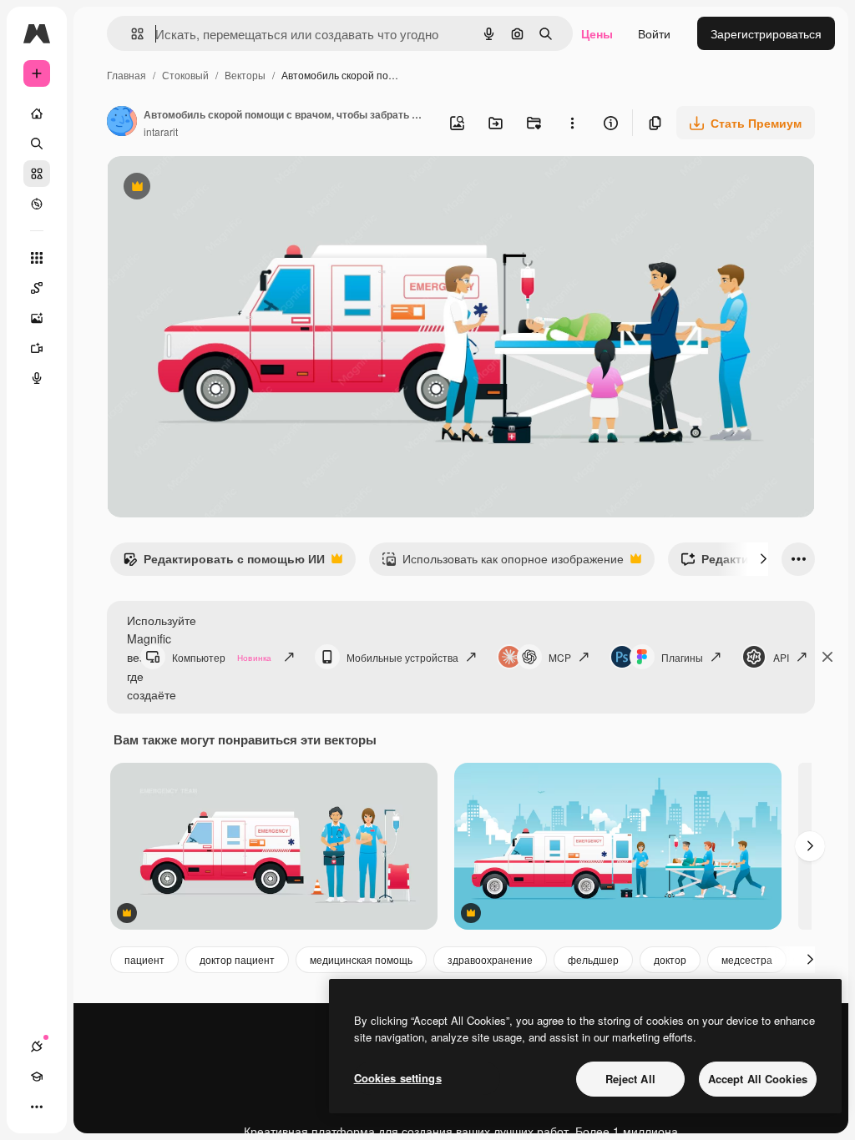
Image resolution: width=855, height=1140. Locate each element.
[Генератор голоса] (36, 378)
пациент (144, 959)
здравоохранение (490, 959)
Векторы (245, 75)
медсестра (746, 959)
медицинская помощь (361, 959)
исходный (218, 188)
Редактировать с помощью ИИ (224, 562)
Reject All (630, 1079)
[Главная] (36, 113)
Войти (654, 33)
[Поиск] (36, 143)
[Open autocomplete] (131, 34)
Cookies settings (398, 1078)
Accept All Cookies (757, 1079)
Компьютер (221, 657)
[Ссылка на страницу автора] (122, 122)
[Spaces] (36, 288)
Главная (126, 75)
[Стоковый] (36, 173)
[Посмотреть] (36, 203)
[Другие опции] (572, 122)
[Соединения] (36, 1046)
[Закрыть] (827, 656)
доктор (670, 959)
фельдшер (593, 959)
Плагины (682, 657)
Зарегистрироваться (766, 33)
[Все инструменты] (36, 258)
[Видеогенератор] (36, 348)
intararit (161, 131)
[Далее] (763, 559)
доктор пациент (237, 959)
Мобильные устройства (402, 657)
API (781, 657)
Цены (597, 33)
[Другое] (36, 1106)
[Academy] (36, 1076)
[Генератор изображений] (36, 318)
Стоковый (185, 75)
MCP (560, 657)
